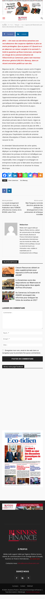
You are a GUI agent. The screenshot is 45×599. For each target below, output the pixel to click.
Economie (5, 301)
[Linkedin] (14, 175)
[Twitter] (9, 175)
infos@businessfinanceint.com (28, 563)
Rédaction (11, 25)
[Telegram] (30, 175)
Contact (22, 586)
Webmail (30, 586)
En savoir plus (35, 559)
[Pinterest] (20, 175)
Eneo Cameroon (13, 180)
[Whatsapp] (25, 175)
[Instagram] (35, 175)
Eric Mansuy (24, 180)
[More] (40, 175)
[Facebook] (4, 175)
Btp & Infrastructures (7, 275)
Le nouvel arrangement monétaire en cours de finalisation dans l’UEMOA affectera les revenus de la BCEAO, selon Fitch (11, 207)
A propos (15, 586)
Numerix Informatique (33, 592)
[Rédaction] (5, 25)
